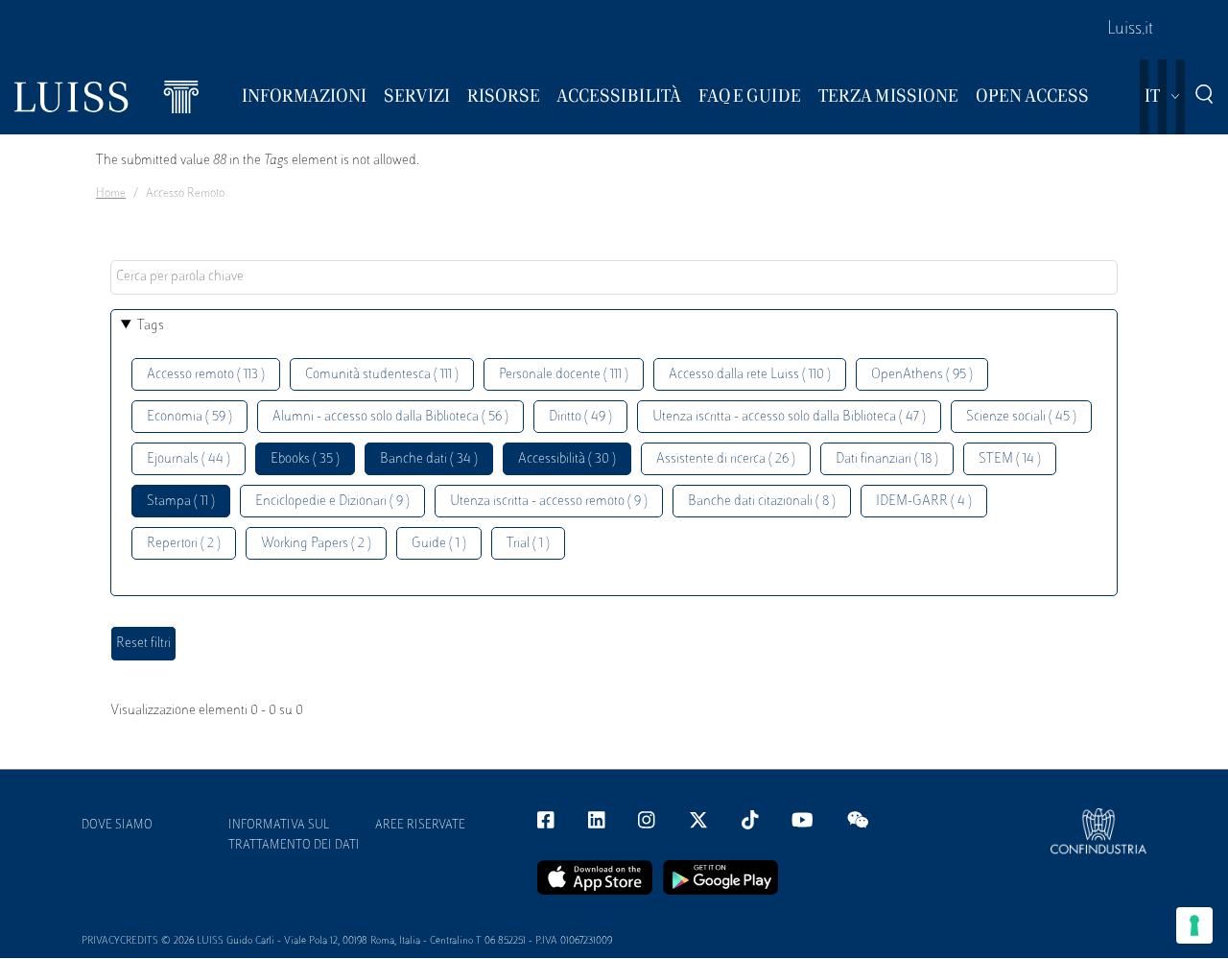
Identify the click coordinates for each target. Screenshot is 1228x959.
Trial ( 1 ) (528, 544)
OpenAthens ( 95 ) (922, 375)
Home (111, 194)
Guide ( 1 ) (439, 544)
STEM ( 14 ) (1010, 459)
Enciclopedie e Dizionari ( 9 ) (332, 501)
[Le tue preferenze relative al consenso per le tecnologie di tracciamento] (1194, 925)
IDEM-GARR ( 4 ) (924, 501)
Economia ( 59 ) (189, 417)
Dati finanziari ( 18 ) (887, 459)
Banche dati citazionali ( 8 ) (762, 501)
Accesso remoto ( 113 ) (206, 375)
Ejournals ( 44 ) (188, 459)
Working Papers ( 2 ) (316, 544)
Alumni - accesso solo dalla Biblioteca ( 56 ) (390, 417)
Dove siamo (117, 825)
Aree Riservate (420, 825)
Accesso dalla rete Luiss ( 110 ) (750, 375)
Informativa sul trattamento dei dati (294, 835)
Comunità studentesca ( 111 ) (382, 375)
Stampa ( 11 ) (181, 501)
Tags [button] (150, 326)
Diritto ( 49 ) (580, 417)
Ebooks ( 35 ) (305, 459)
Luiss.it (1130, 29)
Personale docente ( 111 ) (563, 375)
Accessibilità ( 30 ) (567, 459)
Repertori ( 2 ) (184, 544)
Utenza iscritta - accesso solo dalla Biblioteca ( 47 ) (789, 417)
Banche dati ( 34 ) (429, 459)
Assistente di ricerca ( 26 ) (725, 459)
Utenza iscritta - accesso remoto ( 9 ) (549, 501)
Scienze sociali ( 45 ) (1021, 417)
